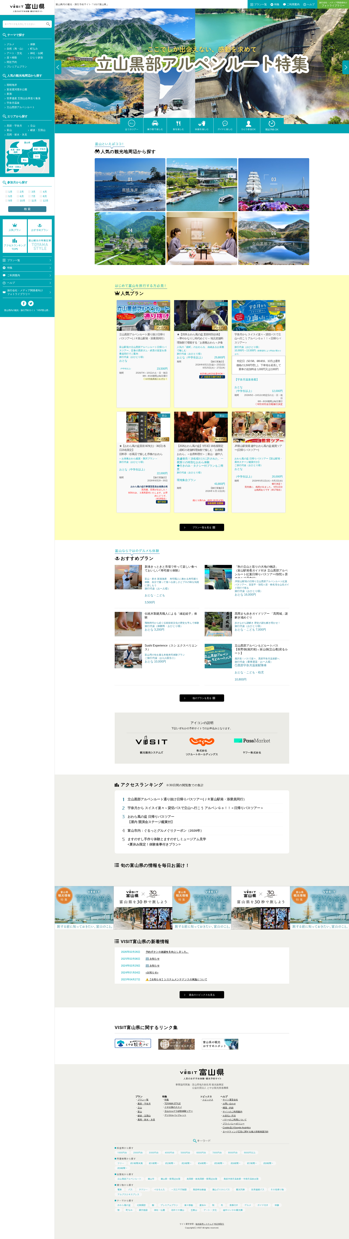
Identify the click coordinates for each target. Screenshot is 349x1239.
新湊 (9, 93)
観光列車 (240, 1189)
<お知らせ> (152, 972)
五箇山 (194, 1210)
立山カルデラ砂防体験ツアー (179, 1111)
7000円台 (217, 1152)
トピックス (207, 1099)
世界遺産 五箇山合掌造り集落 (24, 98)
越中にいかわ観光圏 (233, 1210)
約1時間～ (154, 1163)
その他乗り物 (277, 1189)
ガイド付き (262, 1205)
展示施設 (143, 1210)
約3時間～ (187, 1163)
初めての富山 (177, 1210)
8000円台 (233, 1152)
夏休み (202, 1205)
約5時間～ (219, 1163)
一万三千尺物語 (178, 1189)
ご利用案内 (293, 4)
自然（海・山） (16, 48)
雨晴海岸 (12, 84)
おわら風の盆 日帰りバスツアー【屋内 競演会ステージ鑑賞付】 (151, 819)
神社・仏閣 (159, 1210)
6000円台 (201, 1152)
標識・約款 (228, 1107)
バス (130, 1189)
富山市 (151, 1178)
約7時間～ (252, 1163)
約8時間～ (268, 1163)
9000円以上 (250, 1152)
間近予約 (12, 62)
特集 (276, 4)
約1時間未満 (136, 1163)
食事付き (233, 1205)
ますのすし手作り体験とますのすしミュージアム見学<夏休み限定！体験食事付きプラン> (167, 841)
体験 (277, 1205)
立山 (140, 1107)
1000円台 (122, 1152)
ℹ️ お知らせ (153, 959)
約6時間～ (236, 1163)
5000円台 (185, 1152)
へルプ (311, 4)
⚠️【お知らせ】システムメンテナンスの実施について (176, 979)
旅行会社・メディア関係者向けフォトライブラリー (25, 292)
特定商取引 (219, 1224)
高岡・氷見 (15, 151)
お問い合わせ (229, 1103)
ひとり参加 (36, 57)
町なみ (129, 1210)
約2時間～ (170, 1163)
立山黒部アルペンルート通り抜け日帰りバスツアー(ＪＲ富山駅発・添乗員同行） (187, 799)
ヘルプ (11, 282)
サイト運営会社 (230, 1099)
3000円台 (154, 1152)
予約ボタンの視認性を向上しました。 (167, 952)
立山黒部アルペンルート (129, 1178)
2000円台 (138, 1152)
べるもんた (159, 1189)
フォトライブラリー (333, 4)
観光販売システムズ (205, 1224)
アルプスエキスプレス (128, 1194)
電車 (119, 1189)
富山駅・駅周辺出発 (170, 1178)
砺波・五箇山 (144, 1115)
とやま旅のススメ (173, 1107)
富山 (140, 1111)
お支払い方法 (229, 1115)
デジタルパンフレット (175, 1115)
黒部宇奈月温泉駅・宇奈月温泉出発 (241, 1178)
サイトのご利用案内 (232, 1111)
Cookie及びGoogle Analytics (237, 1127)
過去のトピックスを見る (202, 994)
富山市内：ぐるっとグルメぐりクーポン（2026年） (166, 830)
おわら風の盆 (124, 1205)
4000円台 (169, 1152)
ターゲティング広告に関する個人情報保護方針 (245, 1131)
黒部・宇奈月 (144, 1103)
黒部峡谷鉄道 (199, 1189)
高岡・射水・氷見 (146, 1119)
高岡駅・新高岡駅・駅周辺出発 (202, 1178)
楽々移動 (188, 1205)
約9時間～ (122, 1168)
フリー (120, 1163)
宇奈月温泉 (13, 102)
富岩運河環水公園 (17, 89)
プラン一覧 (260, 4)
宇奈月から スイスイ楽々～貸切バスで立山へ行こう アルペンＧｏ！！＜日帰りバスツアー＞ (196, 808)
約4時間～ (203, 1163)
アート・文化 (210, 1210)
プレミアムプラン (169, 1205)
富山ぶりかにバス (221, 1189)
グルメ (247, 1205)
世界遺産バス (257, 1189)
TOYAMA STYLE (173, 1103)
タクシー (143, 1189)
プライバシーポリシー (233, 1123)
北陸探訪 (141, 1205)
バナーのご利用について (235, 1119)
